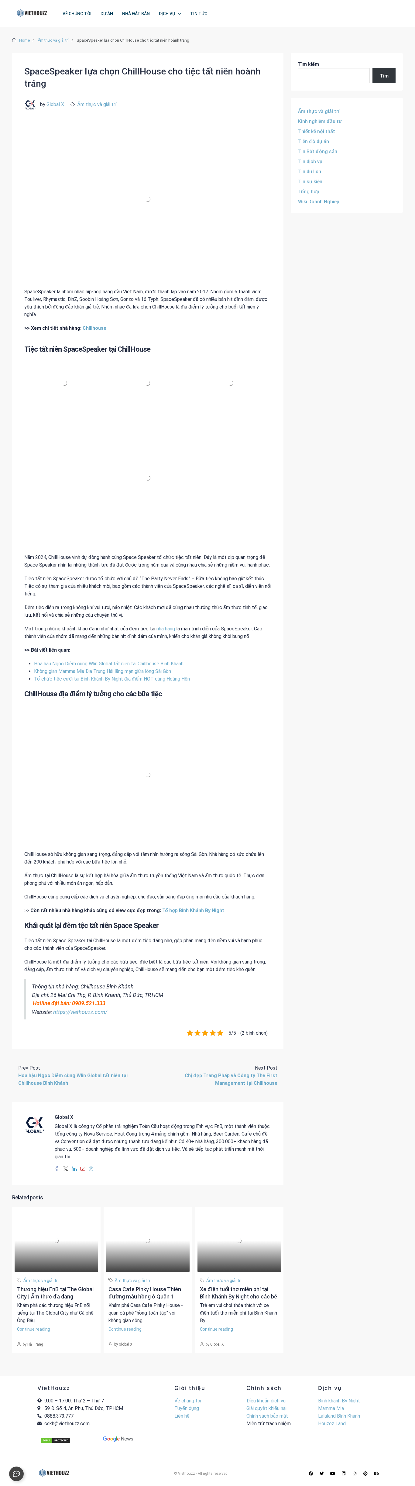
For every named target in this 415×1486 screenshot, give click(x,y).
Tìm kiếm (308, 64)
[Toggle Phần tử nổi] (16, 1474)
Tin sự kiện (310, 181)
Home (24, 40)
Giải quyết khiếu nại (266, 1408)
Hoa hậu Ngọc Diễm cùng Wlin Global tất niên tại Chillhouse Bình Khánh (108, 664)
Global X (55, 104)
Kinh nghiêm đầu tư (320, 121)
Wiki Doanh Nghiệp (318, 202)
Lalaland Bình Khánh (339, 1416)
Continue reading (33, 1329)
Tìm (384, 76)
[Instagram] (354, 1473)
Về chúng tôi (77, 13)
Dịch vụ (167, 13)
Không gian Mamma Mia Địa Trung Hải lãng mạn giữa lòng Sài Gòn (102, 671)
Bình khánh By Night (339, 1401)
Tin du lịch (309, 171)
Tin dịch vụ (310, 161)
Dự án (107, 13)
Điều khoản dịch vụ (266, 1401)
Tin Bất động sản (317, 151)
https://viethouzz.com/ (80, 1012)
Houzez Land (332, 1423)
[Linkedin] (343, 1473)
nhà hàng (165, 629)
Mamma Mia (331, 1408)
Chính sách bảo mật (267, 1416)
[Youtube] (332, 1473)
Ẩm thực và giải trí (53, 40)
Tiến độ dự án (313, 141)
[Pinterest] (365, 1473)
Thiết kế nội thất (316, 131)
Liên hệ (182, 1416)
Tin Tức (198, 13)
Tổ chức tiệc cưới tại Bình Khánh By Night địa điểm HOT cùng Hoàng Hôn (112, 679)
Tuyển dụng (186, 1408)
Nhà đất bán (136, 13)
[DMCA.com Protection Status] (55, 1440)
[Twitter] (321, 1473)
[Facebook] (311, 1473)
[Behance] (376, 1473)
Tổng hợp (308, 192)
